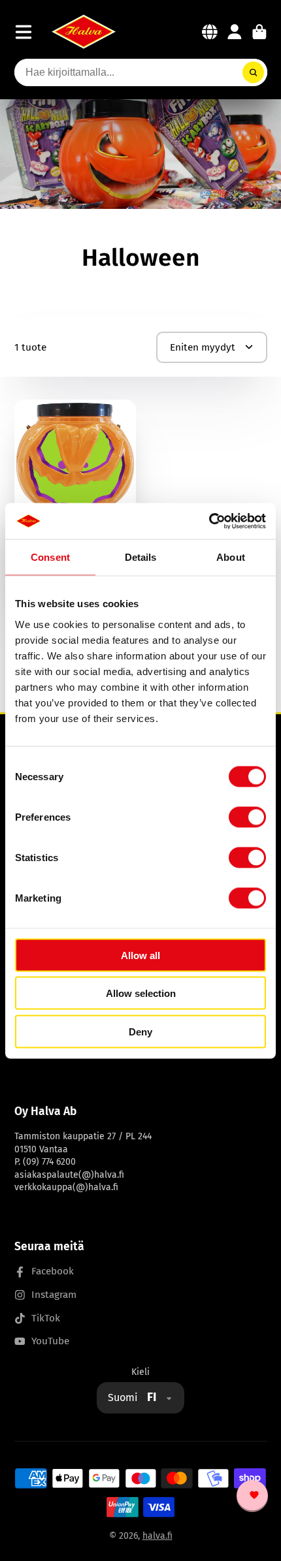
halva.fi (157, 1535)
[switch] (247, 816)
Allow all (140, 954)
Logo (83, 32)
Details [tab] (141, 557)
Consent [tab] (50, 557)
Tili (234, 32)
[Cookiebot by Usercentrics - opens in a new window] (209, 520)
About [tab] (230, 557)
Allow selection (141, 993)
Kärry (259, 32)
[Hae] (253, 72)
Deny (140, 1031)
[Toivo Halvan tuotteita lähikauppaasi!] (252, 1496)
